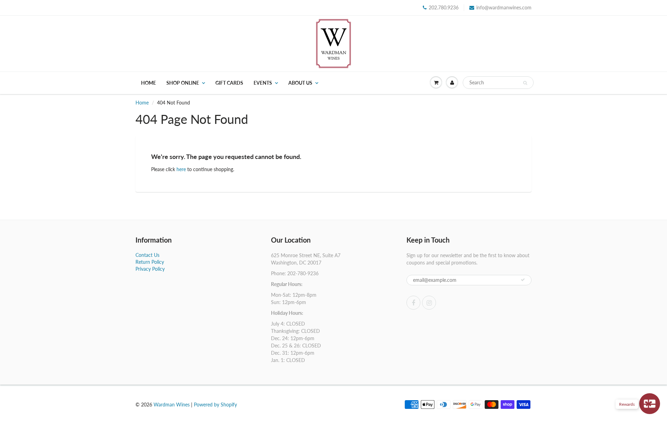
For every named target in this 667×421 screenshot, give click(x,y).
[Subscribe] (522, 279)
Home (148, 83)
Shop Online (182, 83)
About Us (300, 83)
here (181, 169)
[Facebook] (413, 303)
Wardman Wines (172, 404)
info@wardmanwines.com (504, 7)
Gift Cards (229, 83)
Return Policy (149, 262)
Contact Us (147, 255)
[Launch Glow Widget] (649, 403)
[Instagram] (429, 303)
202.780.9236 (444, 7)
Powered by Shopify (215, 404)
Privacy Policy (150, 269)
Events (263, 83)
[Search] (525, 83)
